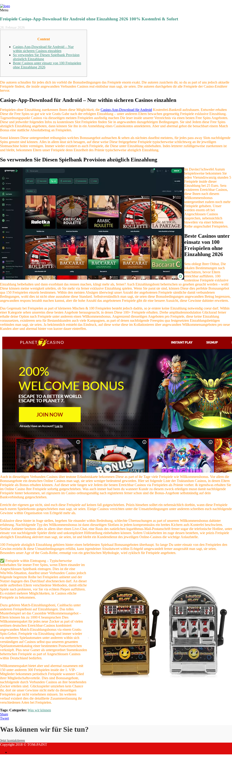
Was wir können (39, 710)
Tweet (4, 718)
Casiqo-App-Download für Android (126, 110)
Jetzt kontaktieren (12, 740)
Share (4, 714)
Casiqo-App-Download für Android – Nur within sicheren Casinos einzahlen (43, 49)
